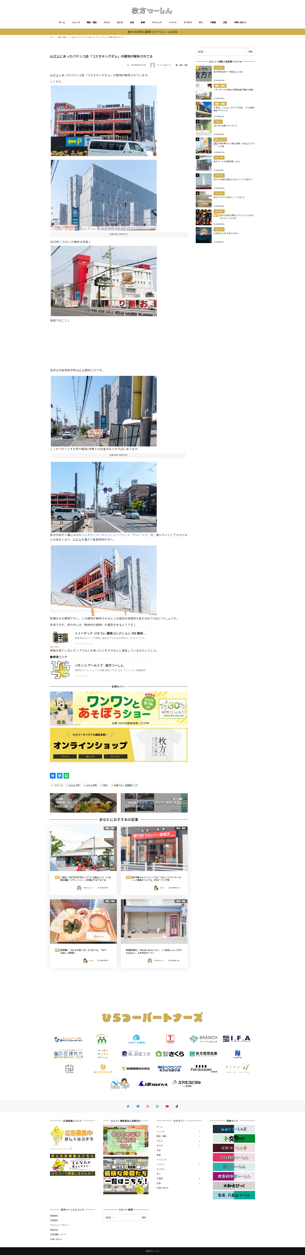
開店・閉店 (92, 22)
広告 (225, 22)
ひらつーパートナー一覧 (61, 1148)
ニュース (76, 22)
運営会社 (54, 1229)
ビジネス (188, 22)
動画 (143, 22)
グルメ (107, 22)
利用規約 (54, 1220)
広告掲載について (58, 1234)
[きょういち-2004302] (104, 496)
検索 (250, 51)
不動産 (213, 22)
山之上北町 (74, 785)
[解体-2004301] (104, 119)
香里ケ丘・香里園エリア (125, 785)
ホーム (62, 22)
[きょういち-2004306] (104, 194)
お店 (132, 22)
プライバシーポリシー (60, 1225)
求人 (201, 22)
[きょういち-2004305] (104, 410)
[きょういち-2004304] (104, 579)
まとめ (120, 22)
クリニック (157, 22)
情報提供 (54, 1215)
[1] (104, 279)
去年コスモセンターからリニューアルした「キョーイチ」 (113, 535)
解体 (105, 785)
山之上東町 (91, 785)
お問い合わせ (240, 22)
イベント (173, 22)
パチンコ (58, 785)
